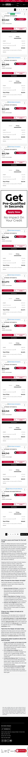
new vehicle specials (21, 618)
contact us (4, 635)
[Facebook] (2, 740)
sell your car (15, 623)
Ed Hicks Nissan (2, 751)
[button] (20, 28)
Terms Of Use (9, 751)
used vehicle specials (8, 618)
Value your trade (10, 621)
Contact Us (7, 729)
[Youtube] (10, 740)
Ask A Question (14, 31)
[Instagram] (5, 740)
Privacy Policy (5, 751)
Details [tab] (10, 36)
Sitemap (12, 751)
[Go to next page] (24, 9)
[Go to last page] (26, 9)
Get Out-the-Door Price (8, 28)
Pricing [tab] (17, 36)
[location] (24, 1)
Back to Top (24, 534)
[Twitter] (8, 740)
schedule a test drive (13, 635)
